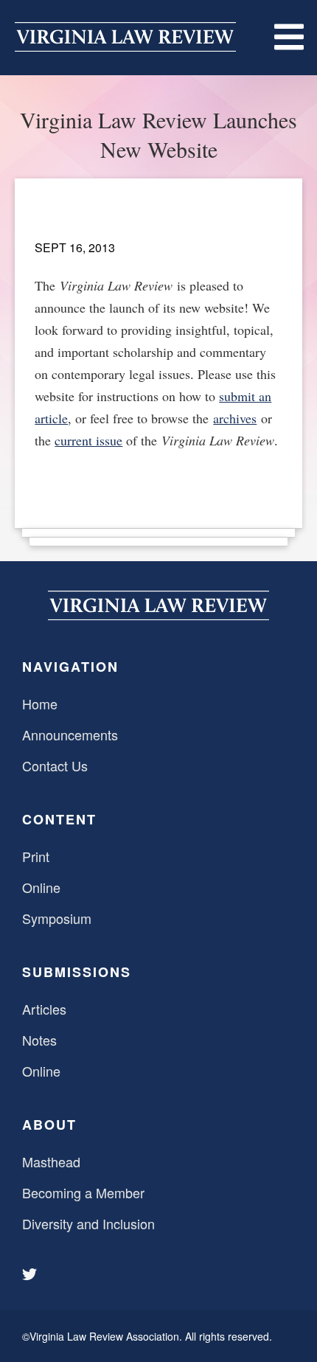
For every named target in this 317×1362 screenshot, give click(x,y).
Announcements (70, 734)
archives (235, 418)
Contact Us (55, 765)
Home (40, 703)
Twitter (31, 1274)
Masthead (51, 1161)
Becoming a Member (83, 1192)
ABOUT (49, 1124)
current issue (88, 440)
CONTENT (59, 819)
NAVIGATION (70, 666)
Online (41, 887)
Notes (39, 1039)
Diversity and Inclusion (88, 1223)
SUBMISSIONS (76, 971)
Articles (44, 1008)
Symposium (56, 918)
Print (35, 856)
